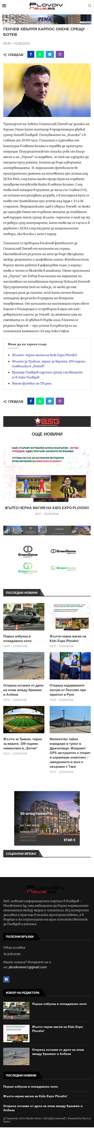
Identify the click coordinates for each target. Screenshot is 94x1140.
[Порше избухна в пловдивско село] (23, 616)
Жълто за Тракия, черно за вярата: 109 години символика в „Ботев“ (22, 743)
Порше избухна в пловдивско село (17, 638)
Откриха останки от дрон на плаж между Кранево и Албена (23, 689)
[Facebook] (6, 979)
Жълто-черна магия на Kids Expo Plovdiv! (44, 355)
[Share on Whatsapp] (40, 54)
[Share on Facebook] (30, 54)
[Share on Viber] (60, 54)
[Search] (89, 6)
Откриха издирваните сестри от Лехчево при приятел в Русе (68, 689)
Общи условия (14, 947)
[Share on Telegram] (50, 54)
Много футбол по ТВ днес (32, 383)
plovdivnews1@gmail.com (28, 967)
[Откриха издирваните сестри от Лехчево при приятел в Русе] (70, 665)
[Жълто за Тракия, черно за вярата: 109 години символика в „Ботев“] (23, 719)
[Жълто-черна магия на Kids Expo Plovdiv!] (47, 473)
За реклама (12, 953)
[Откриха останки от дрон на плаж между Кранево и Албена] (23, 665)
